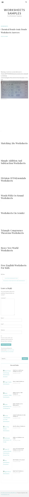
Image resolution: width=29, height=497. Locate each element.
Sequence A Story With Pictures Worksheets (14, 280)
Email (2, 324)
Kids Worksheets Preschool (19, 459)
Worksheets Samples (14, 11)
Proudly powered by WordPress (8, 492)
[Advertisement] (14, 53)
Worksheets (4, 26)
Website (3, 330)
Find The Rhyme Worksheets (19, 426)
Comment (3, 298)
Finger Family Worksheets (18, 381)
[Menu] (2, 2)
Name (2, 318)
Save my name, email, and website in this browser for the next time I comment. (7, 339)
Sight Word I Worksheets (18, 471)
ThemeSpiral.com (5, 494)
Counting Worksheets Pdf (11, 278)
